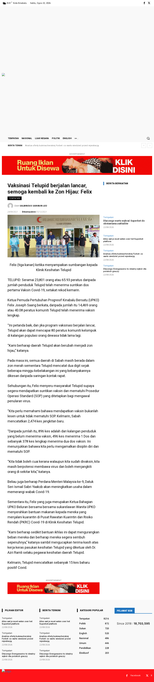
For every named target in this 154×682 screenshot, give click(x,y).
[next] (149, 145)
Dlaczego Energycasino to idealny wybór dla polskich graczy (56, 145)
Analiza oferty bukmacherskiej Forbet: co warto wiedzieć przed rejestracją (123, 255)
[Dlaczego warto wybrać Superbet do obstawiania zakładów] (124, 201)
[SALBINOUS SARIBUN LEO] (11, 206)
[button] (148, 138)
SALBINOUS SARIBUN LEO (33, 205)
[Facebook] (144, 3)
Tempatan (14, 198)
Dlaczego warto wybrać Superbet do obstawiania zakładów (124, 222)
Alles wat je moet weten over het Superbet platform (123, 240)
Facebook (135, 675)
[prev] (143, 145)
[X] (149, 3)
